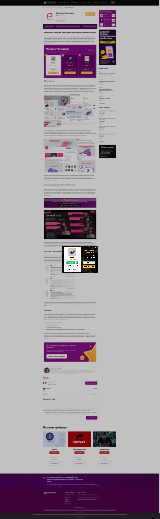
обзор (89, 263)
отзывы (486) (89, 267)
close (96, 247)
